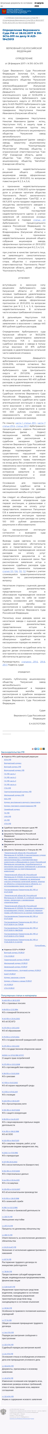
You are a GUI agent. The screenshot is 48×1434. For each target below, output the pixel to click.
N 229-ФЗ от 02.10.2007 (11, 1189)
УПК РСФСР (9, 988)
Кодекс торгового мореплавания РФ (20, 806)
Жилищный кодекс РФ (14, 795)
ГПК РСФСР (9, 956)
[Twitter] (38, 748)
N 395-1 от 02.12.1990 (10, 1208)
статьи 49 (39, 220)
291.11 (5, 665)
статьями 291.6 (30, 662)
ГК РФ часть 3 (10, 781)
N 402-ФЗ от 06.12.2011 (10, 1101)
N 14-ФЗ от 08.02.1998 (10, 1131)
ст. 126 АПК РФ (8, 1366)
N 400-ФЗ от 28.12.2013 (11, 1000)
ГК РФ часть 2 (10, 777)
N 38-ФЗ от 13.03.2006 (10, 1073)
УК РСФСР (8, 985)
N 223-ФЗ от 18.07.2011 (10, 1140)
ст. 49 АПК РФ (7, 1378)
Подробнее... (40, 945)
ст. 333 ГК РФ (7, 1217)
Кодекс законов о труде (14, 977)
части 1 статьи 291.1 (25, 423)
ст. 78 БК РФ (7, 1272)
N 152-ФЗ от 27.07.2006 (11, 1171)
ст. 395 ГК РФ (7, 1235)
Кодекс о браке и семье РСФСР (18, 981)
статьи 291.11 (22, 426)
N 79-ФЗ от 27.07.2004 (10, 1037)
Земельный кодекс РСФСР (15, 967)
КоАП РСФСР (10, 974)
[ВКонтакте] (35, 748)
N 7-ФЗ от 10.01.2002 (10, 1083)
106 (16, 571)
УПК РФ (7, 824)
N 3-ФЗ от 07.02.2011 (10, 1092)
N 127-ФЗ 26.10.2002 (9, 1162)
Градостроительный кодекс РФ (17, 792)
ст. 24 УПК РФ (7, 1354)
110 (20, 571)
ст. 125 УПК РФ (7, 1345)
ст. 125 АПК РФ (8, 1396)
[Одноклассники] (41, 748)
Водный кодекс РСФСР (14, 953)
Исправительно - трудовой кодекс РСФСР (22, 970)
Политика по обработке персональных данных (22, 1418)
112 (24, 571)
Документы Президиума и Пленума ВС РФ (23, 850)
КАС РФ (7, 799)
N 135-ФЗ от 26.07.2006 (11, 1110)
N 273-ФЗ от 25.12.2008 (11, 1064)
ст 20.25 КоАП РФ (9, 1247)
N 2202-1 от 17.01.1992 (10, 1153)
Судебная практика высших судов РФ (21, 828)
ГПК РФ (7, 788)
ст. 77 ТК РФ (7, 1320)
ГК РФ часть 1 (10, 774)
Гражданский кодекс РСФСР (16, 960)
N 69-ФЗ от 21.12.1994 (10, 1009)
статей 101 (8, 571)
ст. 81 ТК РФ (6, 1259)
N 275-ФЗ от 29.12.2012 (10, 1046)
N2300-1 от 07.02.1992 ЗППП (13, 1055)
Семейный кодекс (12, 809)
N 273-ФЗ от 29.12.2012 (10, 1028)
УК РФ (7, 820)
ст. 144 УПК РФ (8, 1332)
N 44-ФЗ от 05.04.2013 (10, 1180)
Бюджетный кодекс (12, 763)
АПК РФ (7, 760)
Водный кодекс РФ (12, 767)
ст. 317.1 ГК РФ (7, 1226)
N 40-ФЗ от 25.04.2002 (11, 1019)
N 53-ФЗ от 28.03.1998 (10, 1198)
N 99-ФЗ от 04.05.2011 (10, 1119)
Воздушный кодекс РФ (14, 770)
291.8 (42, 662)
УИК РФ (7, 816)
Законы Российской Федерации (18, 831)
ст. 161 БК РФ (7, 1308)
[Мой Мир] (43, 748)
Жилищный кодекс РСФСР (16, 963)
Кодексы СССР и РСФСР (14, 950)
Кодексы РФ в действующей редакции (21, 757)
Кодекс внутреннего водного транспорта (22, 802)
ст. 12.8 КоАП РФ (8, 1287)
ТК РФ (6, 813)
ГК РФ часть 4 (10, 784)
